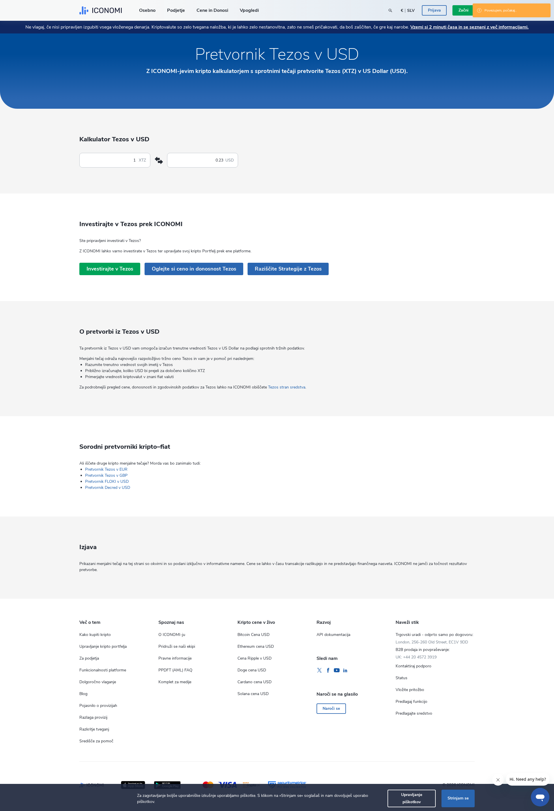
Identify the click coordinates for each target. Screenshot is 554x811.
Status (401, 678)
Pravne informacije (175, 658)
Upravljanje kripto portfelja (103, 646)
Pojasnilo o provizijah (98, 705)
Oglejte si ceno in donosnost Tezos (194, 268)
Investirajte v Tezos (110, 268)
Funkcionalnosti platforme (102, 670)
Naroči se (331, 708)
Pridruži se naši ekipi (176, 646)
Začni (463, 10)
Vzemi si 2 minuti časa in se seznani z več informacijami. (469, 27)
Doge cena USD (251, 670)
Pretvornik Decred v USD (107, 487)
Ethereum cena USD (255, 646)
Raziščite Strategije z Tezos (288, 268)
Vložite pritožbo (410, 689)
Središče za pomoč (96, 741)
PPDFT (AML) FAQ (175, 670)
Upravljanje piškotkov (411, 798)
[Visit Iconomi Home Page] (100, 10)
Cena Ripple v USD (254, 658)
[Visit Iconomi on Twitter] (319, 670)
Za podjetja (89, 658)
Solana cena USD (253, 694)
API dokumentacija (333, 634)
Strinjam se (458, 798)
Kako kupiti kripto (95, 634)
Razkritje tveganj (94, 729)
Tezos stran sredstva (286, 387)
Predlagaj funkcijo (411, 701)
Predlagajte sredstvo (414, 713)
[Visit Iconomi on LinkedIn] (345, 670)
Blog (83, 694)
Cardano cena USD (254, 682)
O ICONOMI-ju (171, 634)
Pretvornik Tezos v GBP (106, 475)
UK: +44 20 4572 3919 (416, 657)
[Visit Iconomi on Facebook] (328, 670)
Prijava (434, 10)
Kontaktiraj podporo (413, 666)
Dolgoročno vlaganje (97, 682)
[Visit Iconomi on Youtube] (337, 670)
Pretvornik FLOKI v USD (107, 481)
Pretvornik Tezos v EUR (106, 469)
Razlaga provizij (93, 717)
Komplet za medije (174, 682)
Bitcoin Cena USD (253, 634)
